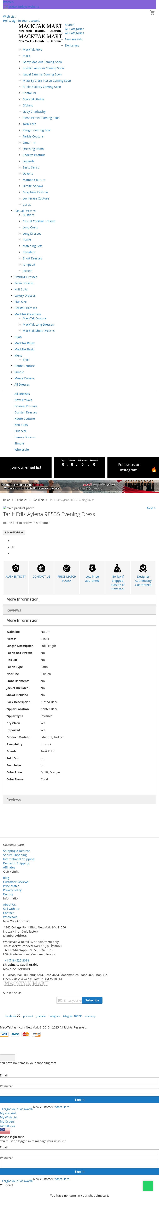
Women (8, 2)
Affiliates (9, 867)
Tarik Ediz (38, 500)
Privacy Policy (12, 890)
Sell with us (11, 909)
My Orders (7, 1121)
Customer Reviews (16, 882)
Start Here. (62, 1107)
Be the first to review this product (26, 523)
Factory (8, 894)
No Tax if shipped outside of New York (118, 583)
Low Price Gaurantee (92, 579)
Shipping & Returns (16, 851)
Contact (8, 913)
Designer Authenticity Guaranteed (143, 581)
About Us (9, 905)
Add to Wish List (14, 532)
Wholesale (10, 917)
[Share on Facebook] (12, 541)
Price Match (11, 886)
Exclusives (22, 500)
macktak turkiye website (22, 6)
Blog (6, 878)
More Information (22, 599)
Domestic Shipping (16, 863)
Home (6, 500)
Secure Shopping (15, 855)
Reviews (13, 610)
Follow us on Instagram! (129, 467)
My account (8, 1113)
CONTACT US (41, 576)
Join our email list (26, 467)
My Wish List (8, 1117)
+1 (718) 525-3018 (16, 960)
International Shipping (18, 859)
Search (70, 25)
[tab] (79, 599)
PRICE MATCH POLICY (67, 579)
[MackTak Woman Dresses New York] (39, 33)
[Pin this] (12, 553)
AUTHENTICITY (16, 576)
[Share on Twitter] (13, 547)
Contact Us (7, 1126)
